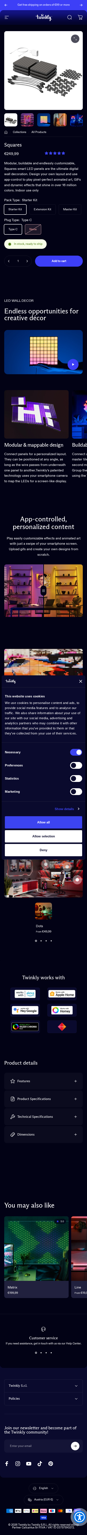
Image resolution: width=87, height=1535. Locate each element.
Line (78, 1287)
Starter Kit (15, 209)
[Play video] (43, 352)
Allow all (43, 822)
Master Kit (70, 209)
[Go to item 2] (43, 119)
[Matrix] (36, 1248)
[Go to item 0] (10, 119)
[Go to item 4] (76, 119)
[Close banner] (80, 681)
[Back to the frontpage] (6, 132)
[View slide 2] (41, 940)
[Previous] (6, 5)
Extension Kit (42, 209)
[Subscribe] (75, 1446)
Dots (39, 926)
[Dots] (43, 911)
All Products (38, 132)
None (33, 229)
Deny (43, 850)
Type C (13, 229)
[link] (36, 414)
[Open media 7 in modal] (75, 39)
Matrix (12, 1287)
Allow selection (43, 836)
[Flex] (45, 864)
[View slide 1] (35, 940)
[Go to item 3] (60, 119)
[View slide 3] (46, 940)
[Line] (77, 879)
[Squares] (67, 866)
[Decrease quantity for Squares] (8, 261)
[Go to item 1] (27, 119)
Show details (64, 809)
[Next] (81, 5)
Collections (19, 132)
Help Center (45, 6)
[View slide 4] (51, 940)
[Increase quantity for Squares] (27, 261)
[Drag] (43, 590)
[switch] (76, 765)
